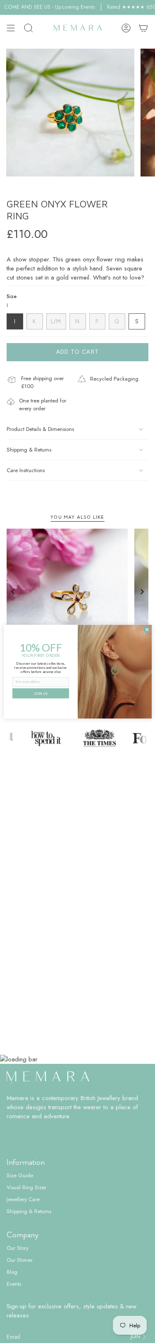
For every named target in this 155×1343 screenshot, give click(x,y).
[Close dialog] (147, 629)
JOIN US (40, 693)
